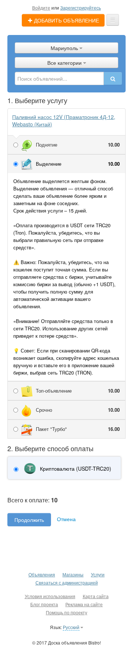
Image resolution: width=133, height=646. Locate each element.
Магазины (72, 574)
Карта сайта (96, 596)
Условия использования (50, 596)
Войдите (41, 7)
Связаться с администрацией (66, 582)
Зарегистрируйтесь (80, 7)
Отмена (66, 519)
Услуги (98, 574)
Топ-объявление (78, 390)
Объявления (41, 574)
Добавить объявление (66, 20)
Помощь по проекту (66, 612)
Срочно (78, 409)
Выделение (78, 163)
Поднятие (78, 144)
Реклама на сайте (84, 604)
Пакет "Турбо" (78, 428)
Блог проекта (44, 604)
